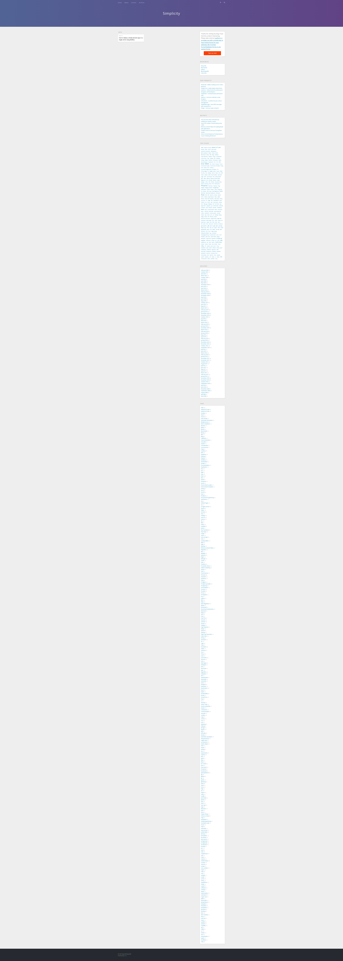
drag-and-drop (214, 218)
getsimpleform (204, 225)
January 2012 (204, 356)
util (210, 257)
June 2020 (203, 281)
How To (213, 173)
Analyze (202, 149)
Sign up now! (212, 53)
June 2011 (203, 367)
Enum (221, 164)
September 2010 (205, 383)
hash (205, 227)
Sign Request (211, 196)
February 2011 (205, 374)
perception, (203, 238)
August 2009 (204, 392)
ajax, (221, 204)
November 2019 (205, 284)
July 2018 (203, 297)
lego (221, 229)
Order (206, 182)
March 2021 (204, 275)
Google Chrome (212, 171)
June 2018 (203, 299)
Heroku (203, 173)
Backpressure (213, 151)
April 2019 (203, 288)
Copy (208, 158)
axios (207, 207)
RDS (208, 191)
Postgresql (215, 187)
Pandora (212, 182)
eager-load (219, 218)
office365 (203, 236)
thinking (212, 253)
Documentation (204, 162)
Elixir (207, 164)
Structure (203, 200)
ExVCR (205, 167)
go (214, 226)
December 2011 (205, 358)
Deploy (206, 160)
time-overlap (203, 255)
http (211, 227)
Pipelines (215, 186)
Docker (219, 160)
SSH (208, 195)
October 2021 (204, 272)
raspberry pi (203, 242)
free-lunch (211, 224)
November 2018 (205, 295)
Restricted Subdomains (210, 193)
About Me (203, 66)
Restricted (203, 193)
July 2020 (203, 279)
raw (207, 242)
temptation (203, 253)
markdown (214, 233)
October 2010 (204, 382)
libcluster (203, 231)
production (208, 240)
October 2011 (204, 362)
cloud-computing (217, 211)
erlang (219, 220)
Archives (142, 2)
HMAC (221, 171)
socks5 (210, 247)
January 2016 (204, 326)
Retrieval (218, 193)
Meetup (208, 178)
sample (208, 246)
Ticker (220, 200)
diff (208, 216)
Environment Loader (205, 165)
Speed (218, 196)
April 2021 (203, 274)
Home (120, 2)
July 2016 (203, 319)
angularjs (208, 205)
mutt (220, 234)
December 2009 (205, 389)
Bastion (210, 153)
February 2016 (205, 324)
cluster (202, 213)
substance (209, 249)
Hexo (125, 955)
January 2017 (204, 311)
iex (212, 227)
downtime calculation (205, 218)
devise (205, 216)
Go (208, 171)
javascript (203, 229)
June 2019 (203, 286)
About (126, 2)
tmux (208, 255)
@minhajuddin (205, 71)
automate (221, 205)
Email (213, 164)
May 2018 (203, 301)
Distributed (215, 160)
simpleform (203, 247)
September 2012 (205, 347)
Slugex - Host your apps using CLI (210, 108)
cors (211, 215)
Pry (201, 191)
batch (206, 209)
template (214, 251)
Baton (213, 153)
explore (208, 222)
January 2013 (204, 340)
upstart (202, 257)
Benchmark (203, 154)
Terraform (216, 200)
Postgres (202, 187)
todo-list (211, 255)
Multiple (210, 180)
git (208, 226)
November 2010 (205, 380)
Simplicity (171, 13)
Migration (203, 180)
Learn (205, 176)
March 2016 (204, 322)
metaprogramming (205, 234)
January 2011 (204, 376)
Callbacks (216, 154)
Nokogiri (203, 182)
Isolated (206, 174)
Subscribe (204, 73)
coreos (208, 215)
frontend (216, 224)
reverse (206, 244)
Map (205, 178)
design (202, 216)
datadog (216, 215)
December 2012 (205, 342)
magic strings (214, 231)
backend (210, 207)
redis (210, 242)
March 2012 (204, 353)
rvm (205, 246)
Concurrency (203, 158)
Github (203, 69)
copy (205, 215)
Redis (221, 191)
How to (217, 173)
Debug (202, 160)
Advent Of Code (207, 147)
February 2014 (205, 331)
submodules (203, 249)
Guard (217, 171)
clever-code (211, 211)
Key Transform (214, 174)
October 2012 (204, 346)
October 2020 (204, 277)
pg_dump (208, 238)
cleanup (206, 211)
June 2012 (203, 351)
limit (207, 231)
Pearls (210, 183)
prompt (212, 240)
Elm (210, 164)
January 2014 (204, 333)
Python (204, 191)
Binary (208, 154)
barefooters (219, 207)
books (216, 209)
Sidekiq (205, 196)
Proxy (216, 189)
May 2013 (203, 335)
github (211, 225)
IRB (222, 173)
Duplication (210, 162)
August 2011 (204, 363)
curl (213, 215)
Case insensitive (204, 156)
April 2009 (203, 396)
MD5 (202, 178)
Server (202, 196)
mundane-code (212, 234)
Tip (205, 202)
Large (202, 176)
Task (212, 200)
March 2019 (204, 290)
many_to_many (205, 233)
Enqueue (217, 164)
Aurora (209, 149)
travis (215, 255)
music (217, 234)
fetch (213, 222)
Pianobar (210, 186)
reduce (213, 242)
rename (202, 244)
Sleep (215, 196)
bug (202, 211)
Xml (213, 204)
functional (220, 224)
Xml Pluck (217, 204)
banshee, (215, 207)
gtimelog (220, 225)
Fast (208, 167)
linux (209, 231)
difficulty (211, 216)
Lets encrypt (209, 176)
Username (215, 202)
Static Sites (216, 198)
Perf (213, 183)
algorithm (203, 205)
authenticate (215, 205)
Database (218, 158)
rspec (219, 244)
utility (213, 257)
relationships (218, 242)
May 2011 (203, 369)
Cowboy (211, 158)
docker (215, 216)
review (209, 244)
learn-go (217, 229)
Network (215, 180)
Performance (217, 183)
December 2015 (205, 328)
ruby (202, 246)
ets (222, 220)
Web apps (206, 204)
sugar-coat (214, 249)
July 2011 (203, 365)
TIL (206, 200)
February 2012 (205, 354)
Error (202, 167)
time (216, 253)
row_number (214, 244)
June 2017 (203, 304)
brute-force (220, 209)
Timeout (202, 202)
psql (218, 240)
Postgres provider (208, 187)
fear (211, 222)
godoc (217, 225)
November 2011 (205, 360)
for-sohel (203, 224)
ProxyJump (220, 189)
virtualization (204, 258)
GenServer (214, 169)
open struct (207, 236)
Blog (213, 154)
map (210, 233)
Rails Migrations (215, 191)
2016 (120, 32)
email (216, 220)
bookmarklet (211, 209)
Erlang (221, 165)
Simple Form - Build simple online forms (211, 88)
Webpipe (210, 204)
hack (202, 227)
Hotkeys (209, 173)
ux (215, 257)
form (207, 224)
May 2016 (203, 320)
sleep (207, 247)
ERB (219, 162)
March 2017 (204, 308)
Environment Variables (215, 165)
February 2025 (205, 270)
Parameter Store (218, 182)
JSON (209, 174)
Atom (206, 149)
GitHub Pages (204, 171)
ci (203, 211)
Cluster (214, 156)
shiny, (218, 246)
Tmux (208, 202)
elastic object (208, 220)
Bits (210, 154)
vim (221, 257)
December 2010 (205, 378)
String (221, 198)
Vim (202, 204)
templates (219, 251)
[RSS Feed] (221, 2)
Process (208, 189)
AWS (202, 147)
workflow (212, 258)
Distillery (210, 160)
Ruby (202, 195)
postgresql (219, 238)
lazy (211, 229)
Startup (202, 198)
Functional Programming (206, 169)
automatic (203, 207)
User (211, 202)
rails (221, 240)
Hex (206, 173)
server (214, 246)
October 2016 (204, 317)
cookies (202, 215)
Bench (216, 153)
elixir (213, 220)
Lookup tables (218, 176)
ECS (217, 162)
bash (202, 209)
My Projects (204, 67)
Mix (207, 180)
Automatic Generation (205, 151)
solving (218, 247)
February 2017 (205, 310)
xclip (216, 258)
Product (212, 189)
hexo (208, 227)
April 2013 (203, 337)
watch (208, 258)
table (217, 249)
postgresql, (203, 240)
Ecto (202, 164)
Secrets (215, 195)
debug (220, 215)
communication (213, 213)
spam (221, 247)
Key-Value (220, 174)
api (211, 205)
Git (217, 169)
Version (220, 202)
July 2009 (203, 394)
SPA (206, 195)
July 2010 (203, 385)
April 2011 (203, 371)
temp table (203, 251)
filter (216, 222)
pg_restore (214, 238)
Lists (213, 176)
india (219, 227)
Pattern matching (204, 183)
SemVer (219, 195)
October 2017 (204, 302)
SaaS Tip (211, 195)
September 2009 (205, 390)
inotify (221, 227)
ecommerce (203, 220)
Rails (210, 191)
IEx (219, 173)
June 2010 (203, 387)
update (218, 255)
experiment (203, 222)
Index (202, 174)
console (218, 213)
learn (213, 229)
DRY (215, 158)
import (215, 227)
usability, (207, 257)
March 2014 (204, 329)
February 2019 (205, 292)
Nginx (218, 180)
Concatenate (218, 156)
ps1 (216, 240)
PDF (209, 182)
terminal (208, 253)
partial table (213, 236)
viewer (218, 257)
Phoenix (204, 186)
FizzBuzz (212, 167)
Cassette (210, 156)
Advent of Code (216, 147)
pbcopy (218, 236)
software (214, 247)
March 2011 (204, 372)
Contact (133, 2)
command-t (207, 213)
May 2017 (203, 306)
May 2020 (203, 283)
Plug (219, 186)
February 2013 (205, 338)
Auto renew (213, 149)
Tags (209, 200)
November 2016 (205, 315)
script (211, 246)
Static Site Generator (209, 198)
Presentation (203, 189)
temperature (208, 251)
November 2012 (205, 344)
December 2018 (205, 293)
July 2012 (203, 349)
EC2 (215, 162)
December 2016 (205, 313)
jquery (208, 229)
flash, (219, 222)
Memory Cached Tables (215, 178)
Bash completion (204, 153)
